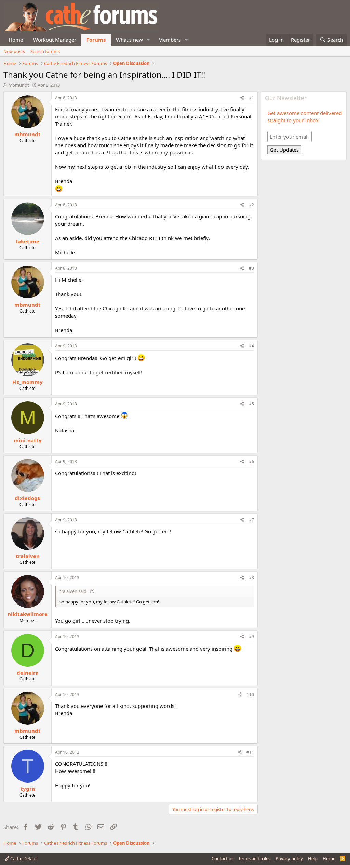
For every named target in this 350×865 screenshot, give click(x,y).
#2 (251, 205)
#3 (251, 268)
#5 (251, 404)
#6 (251, 462)
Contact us (222, 858)
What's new (129, 39)
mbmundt (18, 85)
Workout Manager (54, 39)
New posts (14, 51)
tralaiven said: (73, 591)
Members (169, 39)
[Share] (242, 98)
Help (313, 858)
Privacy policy (289, 858)
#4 (251, 346)
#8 (251, 578)
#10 (250, 694)
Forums (96, 39)
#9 (251, 636)
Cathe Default (23, 858)
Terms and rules (254, 858)
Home (16, 39)
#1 (251, 98)
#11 (250, 752)
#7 (251, 520)
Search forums (45, 51)
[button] (148, 40)
